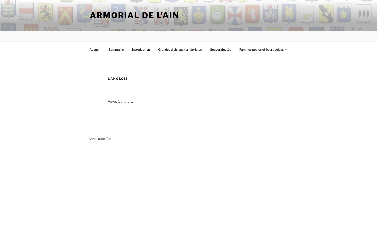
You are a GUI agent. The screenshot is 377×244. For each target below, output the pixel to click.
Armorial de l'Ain (134, 15)
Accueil (94, 49)
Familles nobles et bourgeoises (261, 49)
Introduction (141, 49)
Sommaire (116, 49)
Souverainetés (220, 49)
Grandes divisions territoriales (180, 49)
